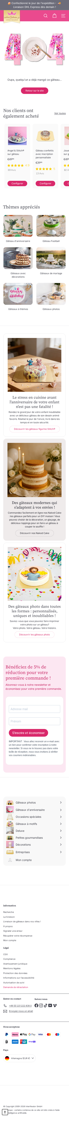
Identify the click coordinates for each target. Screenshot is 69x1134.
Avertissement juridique (15, 963)
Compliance (9, 959)
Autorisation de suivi (13, 982)
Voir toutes (60, 113)
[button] (5, 1112)
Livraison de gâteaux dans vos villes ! (22, 921)
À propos (8, 926)
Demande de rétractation (15, 987)
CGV (5, 954)
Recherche (8, 912)
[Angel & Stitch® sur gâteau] (17, 149)
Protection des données (15, 973)
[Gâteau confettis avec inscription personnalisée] (45, 150)
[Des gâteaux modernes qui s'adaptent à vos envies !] (34, 470)
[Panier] (54, 15)
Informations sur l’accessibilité (18, 977)
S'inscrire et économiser (28, 733)
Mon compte (9, 940)
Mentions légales (12, 968)
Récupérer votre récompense (17, 935)
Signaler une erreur (12, 931)
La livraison (9, 917)
